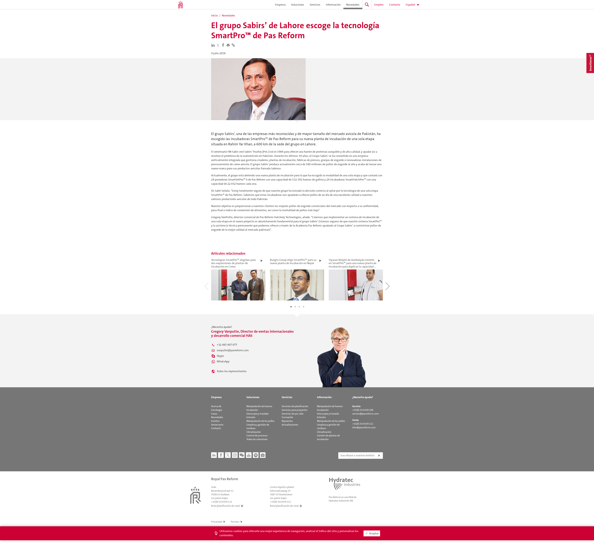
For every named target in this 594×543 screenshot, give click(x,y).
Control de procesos (257, 435)
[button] (228, 45)
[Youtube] (249, 455)
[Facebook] (223, 45)
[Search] (367, 4)
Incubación (252, 410)
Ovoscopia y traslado (257, 413)
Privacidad (216, 521)
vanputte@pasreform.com (233, 350)
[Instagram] (235, 455)
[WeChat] (242, 455)
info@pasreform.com (364, 427)
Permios (235, 521)
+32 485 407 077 (227, 345)
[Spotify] (255, 455)
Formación (287, 417)
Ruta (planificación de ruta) (225, 505)
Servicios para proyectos (295, 410)
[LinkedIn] (213, 45)
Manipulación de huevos (259, 406)
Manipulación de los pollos (260, 421)
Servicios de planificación (295, 406)
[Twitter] (218, 45)
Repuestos (287, 421)
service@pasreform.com (365, 413)
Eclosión (250, 417)
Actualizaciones (290, 424)
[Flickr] (262, 455)
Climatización (253, 432)
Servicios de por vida (292, 413)
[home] (180, 4)
